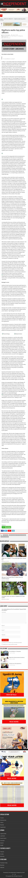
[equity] (14, 739)
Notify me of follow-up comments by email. (12, 642)
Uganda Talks (3, 833)
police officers (4, 536)
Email (3, 630)
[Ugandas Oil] (12, 683)
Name (3, 625)
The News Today (3, 862)
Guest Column (3, 838)
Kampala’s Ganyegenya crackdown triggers (11, 15)
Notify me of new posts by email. (10, 644)
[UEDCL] (12, 767)
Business (2, 865)
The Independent (12, 872)
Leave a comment (6, 37)
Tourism (2, 817)
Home (1, 18)
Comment (4, 612)
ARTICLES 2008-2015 (8, 18)
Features (2, 851)
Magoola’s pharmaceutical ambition (17, 657)
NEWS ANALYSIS (5, 36)
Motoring (2, 856)
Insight (1, 845)
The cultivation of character (15, 651)
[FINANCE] (12, 794)
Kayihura (6, 535)
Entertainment (3, 820)
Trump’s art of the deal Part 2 (15, 663)
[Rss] (12, 874)
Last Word (2, 836)
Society (2, 854)
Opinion (2, 842)
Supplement (3, 827)
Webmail (2, 867)
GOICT (23, 872)
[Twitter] (15, 874)
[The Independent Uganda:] (14, 4)
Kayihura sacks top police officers (17, 535)
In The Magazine (19, 35)
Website (3, 634)
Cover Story (13, 35)
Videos (1, 822)
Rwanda (2, 824)
